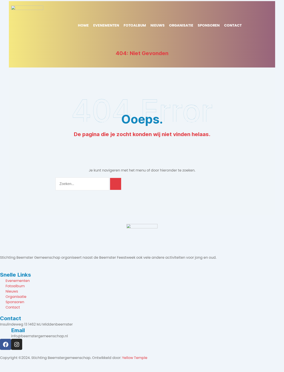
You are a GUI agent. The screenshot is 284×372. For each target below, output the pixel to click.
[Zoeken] (115, 184)
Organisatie (181, 25)
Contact (233, 25)
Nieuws (157, 25)
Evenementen (106, 25)
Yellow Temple (134, 357)
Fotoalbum (135, 25)
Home (83, 25)
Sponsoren (209, 25)
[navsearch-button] (248, 25)
